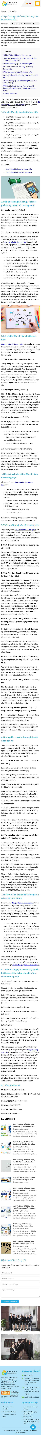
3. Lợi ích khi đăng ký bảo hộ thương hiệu (18, 63)
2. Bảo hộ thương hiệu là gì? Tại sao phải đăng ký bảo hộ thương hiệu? (20, 59)
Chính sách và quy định (9, 1416)
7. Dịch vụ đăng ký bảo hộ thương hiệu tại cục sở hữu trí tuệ (20, 82)
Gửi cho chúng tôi (10, 1301)
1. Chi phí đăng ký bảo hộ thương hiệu (17, 55)
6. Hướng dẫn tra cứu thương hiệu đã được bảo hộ (20, 76)
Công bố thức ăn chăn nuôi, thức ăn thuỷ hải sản (31, 1422)
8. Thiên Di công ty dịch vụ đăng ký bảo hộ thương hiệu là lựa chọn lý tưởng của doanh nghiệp (19, 88)
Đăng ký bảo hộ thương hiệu (12, 344)
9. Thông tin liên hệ (10, 93)
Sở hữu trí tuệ (27, 1417)
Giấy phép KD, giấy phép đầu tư (30, 1413)
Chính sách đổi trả (9, 1412)
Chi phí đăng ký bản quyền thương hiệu (19, 169)
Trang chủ (5, 11)
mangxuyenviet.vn (20, 1432)
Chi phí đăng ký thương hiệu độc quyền (19, 172)
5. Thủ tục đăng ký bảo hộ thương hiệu (17, 72)
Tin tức (14, 11)
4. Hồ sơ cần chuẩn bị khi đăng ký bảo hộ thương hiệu (18, 68)
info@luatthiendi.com (31, 1397)
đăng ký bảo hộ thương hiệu (15, 242)
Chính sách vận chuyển (8, 1408)
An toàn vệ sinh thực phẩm (30, 1408)
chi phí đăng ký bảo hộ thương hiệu (25, 965)
